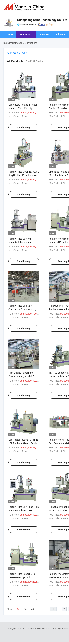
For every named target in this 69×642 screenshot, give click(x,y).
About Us (44, 34)
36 (25, 609)
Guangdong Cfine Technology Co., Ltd (42, 20)
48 (32, 609)
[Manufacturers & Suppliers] (24, 7)
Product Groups (18, 52)
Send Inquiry (23, 127)
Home (10, 34)
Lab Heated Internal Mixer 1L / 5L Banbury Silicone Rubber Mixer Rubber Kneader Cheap (23, 443)
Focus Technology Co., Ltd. (42, 628)
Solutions (60, 34)
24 (18, 609)
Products (28, 34)
